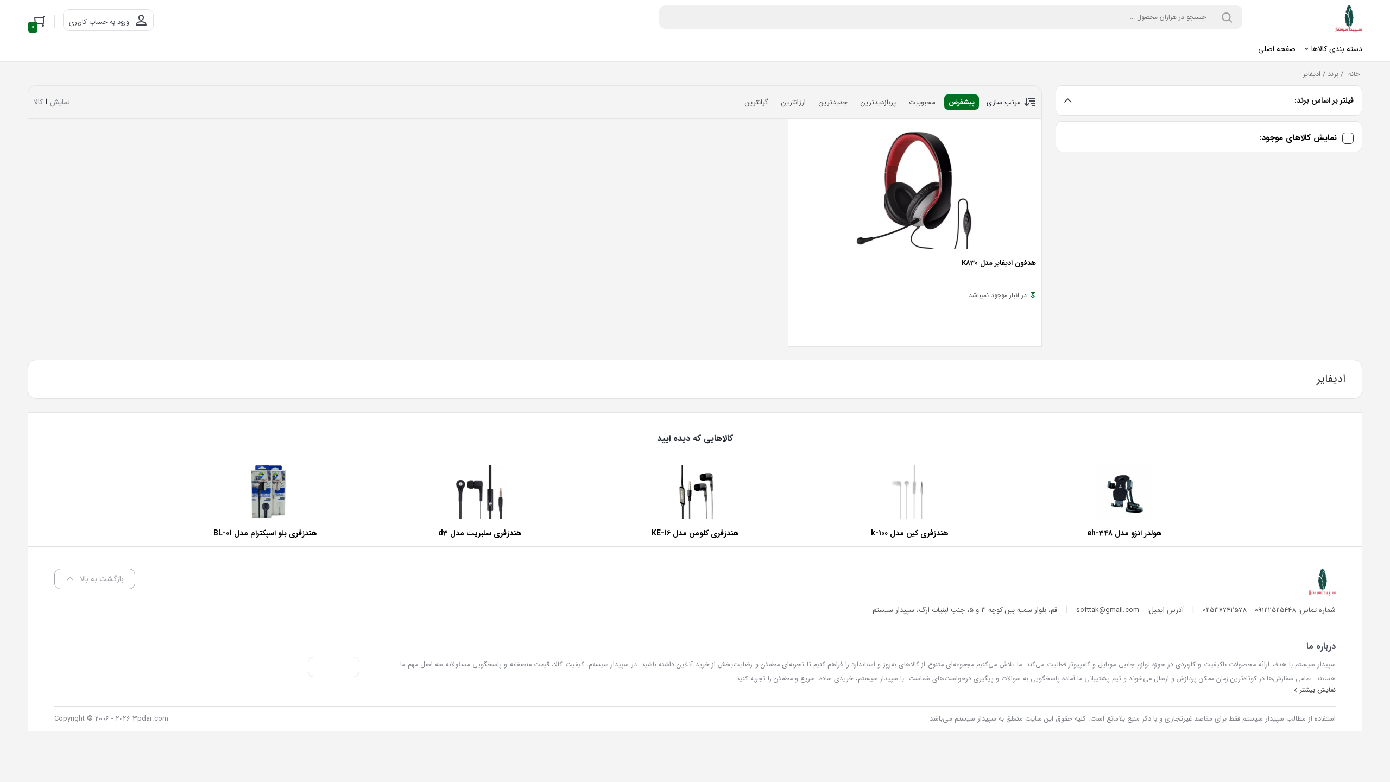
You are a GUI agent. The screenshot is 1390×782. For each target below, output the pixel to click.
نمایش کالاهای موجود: (1298, 138)
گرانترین (756, 102)
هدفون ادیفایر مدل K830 (999, 263)
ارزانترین (793, 102)
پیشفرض (962, 102)
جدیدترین (833, 102)
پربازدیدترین (878, 102)
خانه (1354, 74)
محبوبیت (922, 102)
